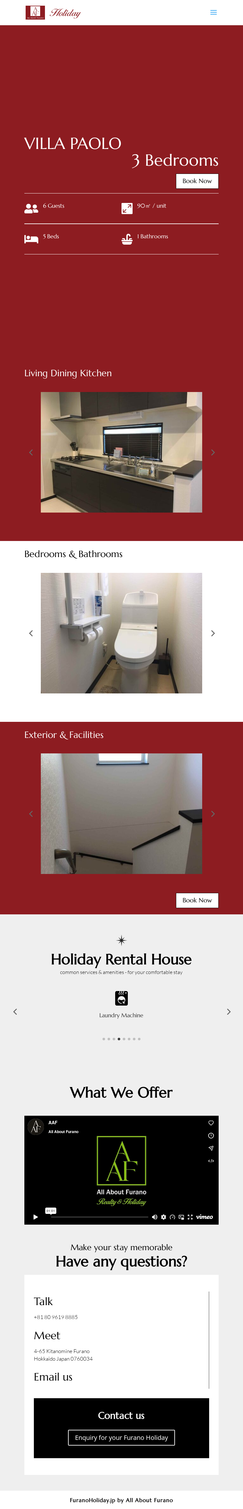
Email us (53, 1377)
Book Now (197, 181)
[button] (30, 452)
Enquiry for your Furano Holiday (121, 1437)
